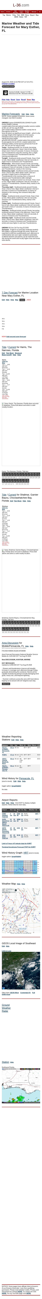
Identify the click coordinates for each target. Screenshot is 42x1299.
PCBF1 (4, 755)
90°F (36, 835)
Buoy (27, 15)
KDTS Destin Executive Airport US (5, 830)
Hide (27, 114)
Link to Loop (6, 951)
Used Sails (21, 11)
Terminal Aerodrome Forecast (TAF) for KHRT (19, 847)
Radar (21, 17)
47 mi (12, 755)
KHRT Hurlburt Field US (5, 815)
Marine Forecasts (11, 114)
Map (37, 15)
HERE (20, 1291)
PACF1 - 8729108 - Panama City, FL (5, 768)
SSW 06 (18, 814)
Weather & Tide (27, 11)
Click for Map (5, 362)
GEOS (16, 17)
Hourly (22, 300)
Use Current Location (8, 86)
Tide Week (10, 353)
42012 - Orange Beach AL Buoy (5, 761)
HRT (26, 852)
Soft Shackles (15, 11)
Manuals (34, 11)
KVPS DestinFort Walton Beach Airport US (5, 822)
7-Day (14, 15)
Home (2, 11)
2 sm (11, 814)
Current (12, 347)
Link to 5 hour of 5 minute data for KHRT (17, 843)
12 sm (11, 820)
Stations (5, 745)
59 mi (12, 766)
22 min (14, 828)
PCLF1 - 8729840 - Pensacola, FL (6, 750)
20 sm (11, 835)
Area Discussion (10, 643)
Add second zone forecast (16, 336)
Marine (8, 15)
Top (4, 15)
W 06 (18, 835)
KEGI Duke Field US (5, 836)
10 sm (22, 814)
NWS (22, 15)
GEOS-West (14, 993)
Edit (23, 114)
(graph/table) (16, 786)
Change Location (8, 84)
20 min (14, 814)
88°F (36, 814)
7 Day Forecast (10, 292)
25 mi (12, 747)
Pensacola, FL (26, 778)
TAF (25, 17)
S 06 (18, 828)
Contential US (25, 993)
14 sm (11, 828)
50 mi (12, 759)
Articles (8, 11)
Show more (6, 684)
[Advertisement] (21, 57)
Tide (18, 15)
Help (32, 114)
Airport (32, 15)
